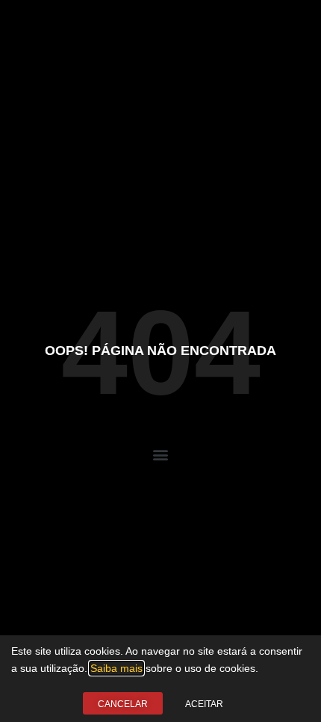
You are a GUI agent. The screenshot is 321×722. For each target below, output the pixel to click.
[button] (161, 454)
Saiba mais (116, 668)
